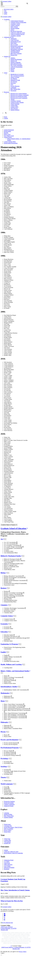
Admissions (14, 38)
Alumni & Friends (8, 806)
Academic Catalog (15, 24)
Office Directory (8, 864)
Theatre (3, 777)
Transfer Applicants (16, 47)
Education (4, 632)
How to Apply (14, 44)
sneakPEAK (7, 843)
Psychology (5, 758)
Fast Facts (13, 83)
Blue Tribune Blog (15, 89)
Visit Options (7, 841)
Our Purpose (14, 81)
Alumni (12, 99)
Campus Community (9, 804)
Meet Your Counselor (16, 53)
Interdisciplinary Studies (9, 686)
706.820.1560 (4, 930)
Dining (12, 69)
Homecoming (7, 131)
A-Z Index (6, 861)
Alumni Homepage (9, 130)
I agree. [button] (3, 953)
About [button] (5, 72)
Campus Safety (14, 107)
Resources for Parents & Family (19, 96)
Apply (5, 12)
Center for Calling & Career (18, 32)
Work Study (14, 43)
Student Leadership (16, 62)
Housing (13, 68)
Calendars (6, 813)
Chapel (12, 71)
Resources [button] (6, 92)
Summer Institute (15, 28)
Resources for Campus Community (20, 95)
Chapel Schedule (15, 104)
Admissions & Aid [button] (9, 37)
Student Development (16, 59)
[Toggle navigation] (2, 127)
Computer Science (7, 616)
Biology (3, 573)
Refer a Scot (7, 134)
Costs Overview (15, 40)
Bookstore (6, 869)
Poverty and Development (10, 739)
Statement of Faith (15, 80)
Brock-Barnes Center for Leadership (13, 853)
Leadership (13, 87)
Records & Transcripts (16, 31)
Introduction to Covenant (17, 74)
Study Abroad (14, 27)
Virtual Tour (7, 838)
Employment (7, 824)
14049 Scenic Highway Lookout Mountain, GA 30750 (8, 927)
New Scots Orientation (16, 65)
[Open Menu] (2, 3)
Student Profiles (8, 814)
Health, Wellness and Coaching (11, 664)
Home (5, 117)
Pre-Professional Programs (10, 747)
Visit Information (15, 52)
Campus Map (14, 105)
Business (4, 588)
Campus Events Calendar (17, 102)
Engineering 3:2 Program (9, 644)
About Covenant (15, 77)
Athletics (13, 58)
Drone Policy (7, 831)
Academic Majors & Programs (8, 524)
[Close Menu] (2, 5)
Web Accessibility (8, 828)
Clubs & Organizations (16, 67)
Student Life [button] (7, 56)
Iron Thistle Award (9, 135)
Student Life (14, 61)
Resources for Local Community (19, 98)
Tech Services (14, 108)
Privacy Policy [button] (23, 951)
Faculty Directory (15, 86)
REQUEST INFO (8, 9)
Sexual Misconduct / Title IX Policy (13, 827)
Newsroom (13, 90)
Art (2, 539)
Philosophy (5, 722)
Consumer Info (8, 826)
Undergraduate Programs (17, 21)
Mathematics (5, 693)
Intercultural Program (16, 64)
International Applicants (17, 49)
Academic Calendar (16, 35)
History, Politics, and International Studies (15, 671)
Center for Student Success (17, 34)
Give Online (7, 866)
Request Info (14, 55)
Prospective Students (9, 801)
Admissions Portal (8, 860)
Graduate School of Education (18, 22)
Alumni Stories (8, 137)
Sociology (4, 766)
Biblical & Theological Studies (11, 556)
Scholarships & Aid (16, 41)
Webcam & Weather (9, 867)
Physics (3, 732)
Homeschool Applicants (17, 46)
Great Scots (7, 863)
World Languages (7, 784)
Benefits (6, 133)
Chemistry (4, 605)
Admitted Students (15, 50)
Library (12, 29)
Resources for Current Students (19, 93)
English (3, 652)
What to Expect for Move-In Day (12, 901)
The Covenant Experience (17, 75)
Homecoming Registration (11, 143)
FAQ (12, 84)
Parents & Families (9, 803)
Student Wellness (15, 110)
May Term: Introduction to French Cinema (15, 890)
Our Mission (14, 78)
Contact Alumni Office (10, 141)
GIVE (5, 13)
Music (3, 701)
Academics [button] (7, 19)
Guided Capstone (15, 25)
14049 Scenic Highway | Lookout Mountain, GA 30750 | (16, 947)
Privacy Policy (7, 830)
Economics (4, 624)
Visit (5, 11)
